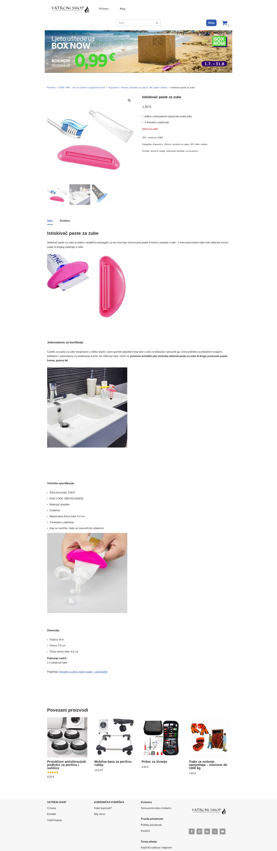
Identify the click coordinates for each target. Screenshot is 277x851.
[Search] (157, 23)
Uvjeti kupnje (54, 820)
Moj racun (99, 814)
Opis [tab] (50, 220)
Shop (211, 22)
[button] (129, 100)
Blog (122, 8)
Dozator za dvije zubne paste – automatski (83, 671)
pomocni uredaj (158, 151)
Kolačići (145, 831)
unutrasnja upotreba (175, 151)
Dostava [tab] (65, 220)
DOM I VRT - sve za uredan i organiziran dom (82, 87)
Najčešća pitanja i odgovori (156, 847)
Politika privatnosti (151, 825)
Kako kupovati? (103, 808)
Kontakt (51, 814)
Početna (103, 8)
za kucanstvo (192, 151)
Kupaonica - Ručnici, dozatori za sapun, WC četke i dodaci (138, 87)
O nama (51, 808)
